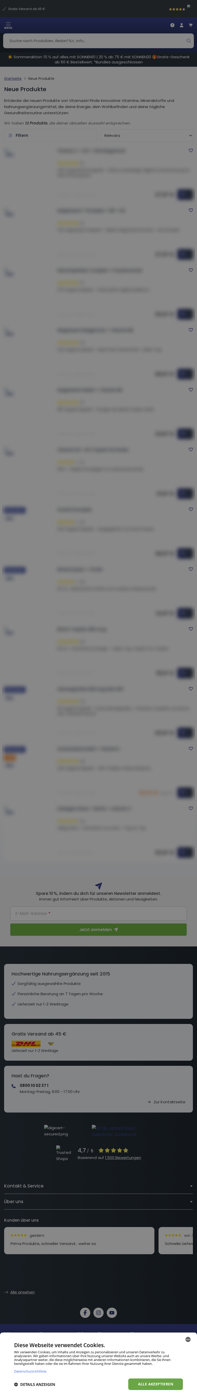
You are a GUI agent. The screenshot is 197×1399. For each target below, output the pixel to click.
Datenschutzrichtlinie (30, 1371)
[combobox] (188, 1339)
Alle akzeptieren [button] (155, 1384)
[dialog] (98, 1366)
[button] (34, 1384)
